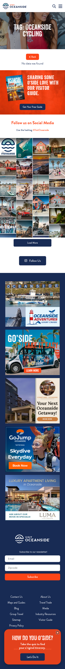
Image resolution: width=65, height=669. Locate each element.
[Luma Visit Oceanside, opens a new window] (32, 497)
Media (45, 608)
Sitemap (16, 620)
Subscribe (32, 577)
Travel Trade (45, 603)
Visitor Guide (45, 620)
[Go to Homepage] (32, 539)
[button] (57, 632)
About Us (46, 597)
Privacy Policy (16, 626)
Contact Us (16, 597)
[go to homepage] (15, 6)
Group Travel (16, 614)
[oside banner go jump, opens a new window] (32, 449)
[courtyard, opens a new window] (32, 400)
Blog (16, 608)
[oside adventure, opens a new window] (32, 304)
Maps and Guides (16, 603)
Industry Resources (46, 614)
